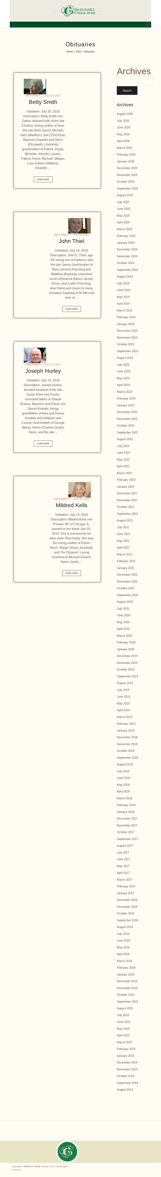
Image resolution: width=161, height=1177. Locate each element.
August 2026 (125, 113)
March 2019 (124, 717)
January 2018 (125, 811)
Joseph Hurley (43, 371)
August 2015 (125, 1008)
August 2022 (125, 439)
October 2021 (125, 506)
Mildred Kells (71, 505)
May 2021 (123, 540)
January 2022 (125, 486)
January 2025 (125, 242)
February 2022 (126, 479)
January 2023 (125, 405)
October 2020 (125, 588)
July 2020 (123, 608)
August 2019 (125, 683)
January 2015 (125, 1055)
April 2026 (123, 141)
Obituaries (33, 95)
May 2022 (123, 459)
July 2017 (123, 852)
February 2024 (126, 317)
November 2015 (127, 988)
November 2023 (127, 337)
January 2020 (125, 649)
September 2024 (127, 269)
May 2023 (123, 378)
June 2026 (123, 127)
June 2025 (123, 208)
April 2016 (123, 954)
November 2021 (127, 500)
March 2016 (124, 961)
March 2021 (124, 554)
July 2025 (123, 202)
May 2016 (123, 947)
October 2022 (125, 425)
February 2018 (126, 805)
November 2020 (127, 581)
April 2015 (123, 1035)
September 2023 (127, 351)
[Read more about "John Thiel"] (79, 226)
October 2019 (125, 669)
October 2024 (125, 263)
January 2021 (125, 568)
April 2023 (123, 385)
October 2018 (125, 750)
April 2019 (123, 710)
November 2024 (127, 256)
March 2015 (124, 1042)
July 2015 (123, 1015)
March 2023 (124, 391)
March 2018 (124, 798)
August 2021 (125, 520)
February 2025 (126, 235)
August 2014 (125, 1089)
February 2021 (126, 561)
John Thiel (71, 241)
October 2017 (125, 832)
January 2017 (125, 893)
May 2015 (123, 1028)
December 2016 (127, 899)
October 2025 (125, 181)
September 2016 (127, 920)
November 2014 (127, 1069)
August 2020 (125, 601)
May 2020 (123, 622)
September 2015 (127, 1001)
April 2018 (123, 791)
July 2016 (123, 933)
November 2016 (127, 906)
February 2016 (126, 967)
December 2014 (127, 1062)
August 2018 (125, 764)
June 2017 (123, 859)
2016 (78, 51)
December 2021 (127, 493)
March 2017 (124, 879)
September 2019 (127, 676)
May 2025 (123, 215)
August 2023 (125, 357)
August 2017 (125, 845)
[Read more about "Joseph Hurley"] (35, 355)
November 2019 (127, 662)
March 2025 (124, 229)
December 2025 (127, 168)
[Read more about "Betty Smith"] (35, 86)
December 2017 (127, 818)
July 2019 (123, 690)
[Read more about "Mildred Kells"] (79, 490)
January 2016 (125, 974)
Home (70, 51)
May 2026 (123, 134)
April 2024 (123, 303)
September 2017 (127, 839)
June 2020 (123, 615)
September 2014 (127, 1082)
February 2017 (126, 886)
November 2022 (127, 418)
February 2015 (126, 1049)
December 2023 (127, 330)
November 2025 (127, 175)
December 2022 (127, 412)
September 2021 (127, 513)
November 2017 (127, 825)
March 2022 (124, 473)
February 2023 (126, 398)
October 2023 (125, 344)
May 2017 (123, 866)
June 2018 (123, 777)
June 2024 (123, 290)
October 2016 (125, 913)
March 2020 (124, 635)
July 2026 (123, 120)
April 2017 (123, 872)
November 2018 (127, 744)
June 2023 (123, 371)
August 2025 (125, 195)
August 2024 (125, 276)
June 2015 (123, 1021)
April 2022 (123, 466)
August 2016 (125, 927)
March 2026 (124, 147)
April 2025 (123, 222)
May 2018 (123, 784)
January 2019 (125, 730)
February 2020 (126, 642)
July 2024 (123, 283)
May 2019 (123, 703)
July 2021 (123, 527)
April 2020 (123, 628)
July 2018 (123, 771)
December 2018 (127, 737)
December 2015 (127, 981)
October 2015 (125, 994)
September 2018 (127, 757)
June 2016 (123, 940)
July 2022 (123, 446)
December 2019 (127, 656)
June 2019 (123, 696)
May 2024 (123, 297)
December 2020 (127, 574)
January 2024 (125, 324)
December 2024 (127, 249)
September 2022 (127, 432)
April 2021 (123, 547)
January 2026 (125, 161)
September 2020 (127, 595)
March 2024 (124, 310)
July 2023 (123, 364)
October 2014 (125, 1076)
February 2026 (126, 154)
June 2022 (123, 452)
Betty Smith (43, 102)
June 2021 (123, 534)
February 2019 (126, 723)
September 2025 (127, 188)
